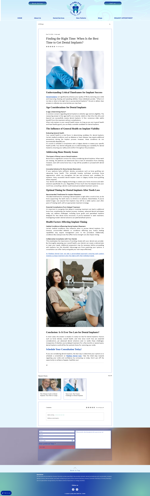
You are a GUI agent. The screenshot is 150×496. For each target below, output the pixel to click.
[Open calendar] (72, 440)
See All (110, 375)
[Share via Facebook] (47, 365)
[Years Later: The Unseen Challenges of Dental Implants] (75, 385)
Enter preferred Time (46, 444)
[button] (109, 24)
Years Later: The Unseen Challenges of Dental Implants (74, 394)
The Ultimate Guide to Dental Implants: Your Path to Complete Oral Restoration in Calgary (49, 394)
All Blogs (41, 24)
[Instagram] (77, 489)
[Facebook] (73, 489)
